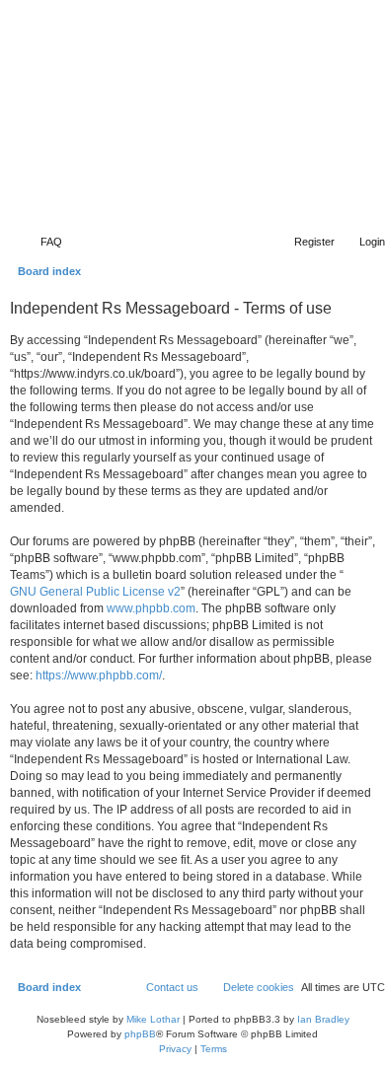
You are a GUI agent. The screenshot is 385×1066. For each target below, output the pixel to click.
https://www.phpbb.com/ (99, 675)
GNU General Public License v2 (95, 592)
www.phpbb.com (151, 608)
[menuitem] (42, 241)
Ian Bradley (323, 1019)
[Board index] (264, 199)
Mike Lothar (153, 1019)
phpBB (140, 1034)
